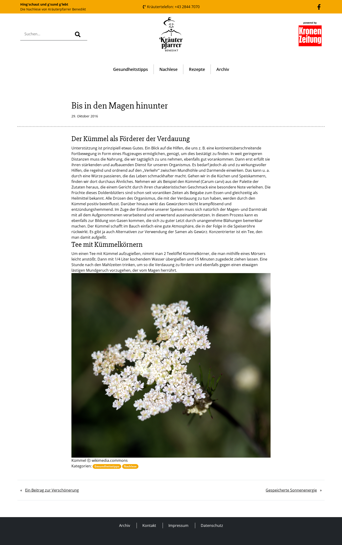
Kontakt (149, 525)
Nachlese (168, 69)
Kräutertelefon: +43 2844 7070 (173, 6)
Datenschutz (212, 525)
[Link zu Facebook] (319, 6)
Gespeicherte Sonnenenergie (291, 490)
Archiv (222, 69)
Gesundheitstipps (130, 69)
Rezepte (197, 69)
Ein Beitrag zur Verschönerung (52, 490)
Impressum (178, 525)
